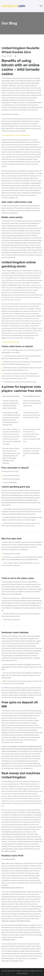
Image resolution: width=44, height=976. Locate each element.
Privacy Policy (22, 973)
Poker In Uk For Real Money (10, 342)
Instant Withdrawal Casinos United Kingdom (16, 135)
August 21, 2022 (7, 56)
